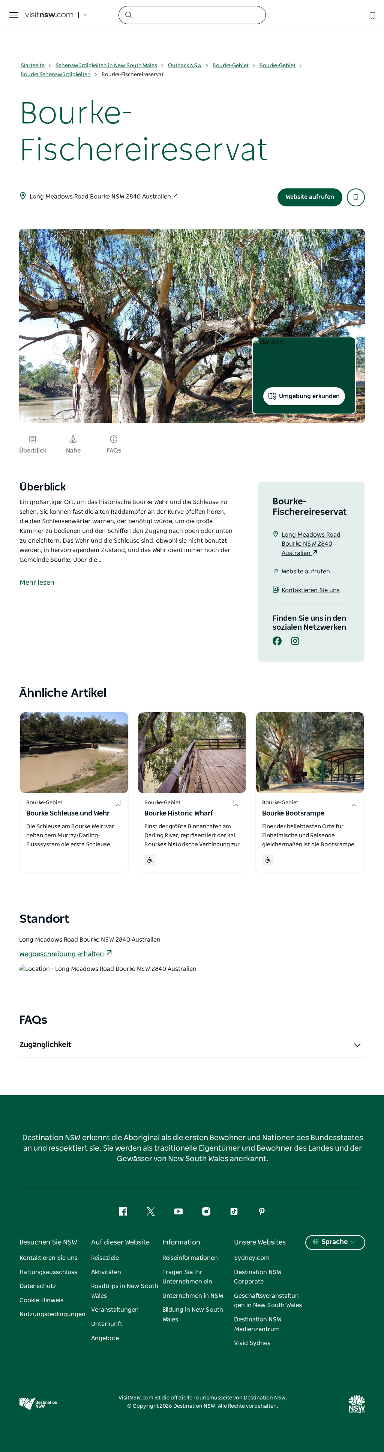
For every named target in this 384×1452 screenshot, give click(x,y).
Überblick (32, 451)
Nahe (73, 451)
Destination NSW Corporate (258, 1277)
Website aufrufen (310, 197)
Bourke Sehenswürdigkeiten (56, 74)
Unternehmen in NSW (193, 1296)
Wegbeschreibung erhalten (61, 954)
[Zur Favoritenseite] (371, 15)
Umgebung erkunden (309, 396)
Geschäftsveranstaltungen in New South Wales (268, 1301)
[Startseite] (49, 15)
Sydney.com (252, 1258)
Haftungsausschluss (48, 1272)
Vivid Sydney (252, 1343)
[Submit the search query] (128, 14)
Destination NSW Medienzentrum (258, 1324)
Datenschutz (38, 1286)
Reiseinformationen (190, 1258)
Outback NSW (185, 65)
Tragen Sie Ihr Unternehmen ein (187, 1277)
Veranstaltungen (115, 1310)
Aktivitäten (106, 1272)
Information (181, 1242)
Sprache (334, 1242)
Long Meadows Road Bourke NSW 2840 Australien (101, 197)
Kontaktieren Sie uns (311, 590)
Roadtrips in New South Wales (124, 1291)
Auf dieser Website (120, 1242)
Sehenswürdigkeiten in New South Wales (106, 65)
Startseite (33, 65)
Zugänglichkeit (45, 1045)
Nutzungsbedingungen (53, 1314)
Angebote (105, 1338)
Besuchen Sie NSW (48, 1242)
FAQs (113, 451)
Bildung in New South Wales (192, 1315)
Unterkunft (106, 1324)
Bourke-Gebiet (231, 65)
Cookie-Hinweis (41, 1300)
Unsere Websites (260, 1242)
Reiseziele (105, 1258)
